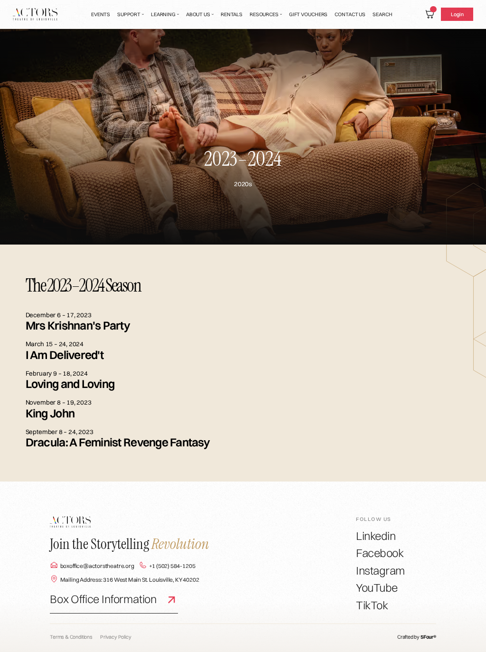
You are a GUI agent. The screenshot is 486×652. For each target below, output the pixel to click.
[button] (130, 14)
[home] (35, 14)
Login (457, 14)
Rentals (232, 14)
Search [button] (382, 14)
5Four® (428, 636)
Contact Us (350, 14)
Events (100, 14)
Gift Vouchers (308, 14)
